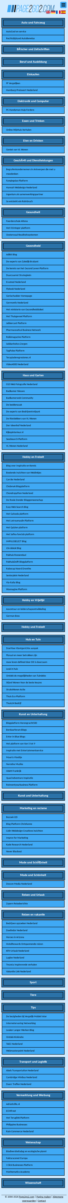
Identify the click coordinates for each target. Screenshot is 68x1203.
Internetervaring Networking (21, 1023)
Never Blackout (14, 851)
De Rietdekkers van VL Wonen (21, 418)
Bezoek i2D (12, 817)
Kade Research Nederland (19, 844)
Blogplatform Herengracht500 (21, 723)
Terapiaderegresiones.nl (18, 357)
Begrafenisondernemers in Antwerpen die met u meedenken (30, 171)
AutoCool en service (16, 31)
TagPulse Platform (15, 350)
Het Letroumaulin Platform (20, 520)
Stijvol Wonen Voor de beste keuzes (24, 682)
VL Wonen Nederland (17, 446)
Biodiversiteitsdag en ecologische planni (26, 1151)
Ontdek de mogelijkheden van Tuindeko (26, 676)
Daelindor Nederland (16, 930)
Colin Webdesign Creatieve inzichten (24, 831)
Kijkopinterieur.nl (14, 432)
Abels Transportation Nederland (22, 1070)
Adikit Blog (11, 254)
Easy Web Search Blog (17, 507)
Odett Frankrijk (13, 771)
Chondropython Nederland (19, 493)
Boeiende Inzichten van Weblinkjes (23, 472)
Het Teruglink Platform (17, 1118)
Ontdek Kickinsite (15, 1037)
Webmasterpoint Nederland (20, 1051)
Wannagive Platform (16, 589)
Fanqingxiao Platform (17, 181)
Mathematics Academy (18, 1172)
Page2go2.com (26, 1197)
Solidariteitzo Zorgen (16, 344)
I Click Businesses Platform (19, 1165)
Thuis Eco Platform (15, 696)
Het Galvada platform (17, 514)
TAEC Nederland (14, 1044)
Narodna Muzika (14, 764)
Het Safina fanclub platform (20, 534)
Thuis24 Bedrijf (13, 703)
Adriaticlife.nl (13, 1104)
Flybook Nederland (15, 289)
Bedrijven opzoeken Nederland (21, 923)
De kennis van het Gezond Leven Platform (27, 268)
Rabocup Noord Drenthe (18, 568)
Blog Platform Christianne (19, 824)
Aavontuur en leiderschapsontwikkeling (26, 609)
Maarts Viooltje (14, 757)
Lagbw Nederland (15, 957)
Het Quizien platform (17, 527)
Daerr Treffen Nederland (18, 1084)
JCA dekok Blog (13, 548)
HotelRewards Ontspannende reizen (24, 944)
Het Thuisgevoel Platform (19, 316)
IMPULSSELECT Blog (16, 541)
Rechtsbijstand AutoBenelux (20, 38)
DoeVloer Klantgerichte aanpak (22, 648)
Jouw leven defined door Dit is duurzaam (26, 662)
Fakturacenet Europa (17, 1158)
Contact (42, 1201)
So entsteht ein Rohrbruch (19, 201)
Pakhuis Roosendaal (16, 555)
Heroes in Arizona (15, 937)
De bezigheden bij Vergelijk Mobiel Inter (26, 1016)
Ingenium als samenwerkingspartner (24, 194)
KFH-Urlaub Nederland (17, 951)
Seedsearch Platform (16, 439)
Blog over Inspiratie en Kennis (21, 465)
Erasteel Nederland (16, 282)
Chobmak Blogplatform (18, 486)
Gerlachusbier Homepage (19, 296)
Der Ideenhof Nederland (18, 425)
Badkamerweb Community (19, 398)
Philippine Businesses (16, 1124)
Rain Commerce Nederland (20, 1131)
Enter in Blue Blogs (15, 736)
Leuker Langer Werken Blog (20, 1030)
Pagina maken (43, 1197)
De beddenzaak (14, 405)
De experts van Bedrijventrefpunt (23, 411)
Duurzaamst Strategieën (18, 275)
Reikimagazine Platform (18, 337)
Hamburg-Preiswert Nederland (22, 90)
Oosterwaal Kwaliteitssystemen (22, 235)
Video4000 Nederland (17, 364)
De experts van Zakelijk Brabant (22, 261)
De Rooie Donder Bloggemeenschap (24, 500)
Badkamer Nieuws (15, 391)
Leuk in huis (12, 669)
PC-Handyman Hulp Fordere (20, 110)
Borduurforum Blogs (16, 730)
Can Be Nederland (15, 479)
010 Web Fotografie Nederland (21, 384)
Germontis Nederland (17, 303)
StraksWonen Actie (15, 689)
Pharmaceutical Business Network (23, 330)
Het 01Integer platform (18, 228)
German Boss (13, 616)
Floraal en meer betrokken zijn (21, 655)
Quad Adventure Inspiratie (19, 778)
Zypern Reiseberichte (17, 903)
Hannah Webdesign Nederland (21, 187)
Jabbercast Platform (16, 323)
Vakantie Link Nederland (18, 971)
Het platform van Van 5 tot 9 (20, 743)
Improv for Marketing (17, 838)
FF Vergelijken (13, 83)
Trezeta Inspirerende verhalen (21, 964)
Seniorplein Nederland (17, 575)
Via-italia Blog (13, 582)
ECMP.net (11, 1111)
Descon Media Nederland (19, 884)
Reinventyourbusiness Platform (22, 785)
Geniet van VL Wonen (17, 149)
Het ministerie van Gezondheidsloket (25, 309)
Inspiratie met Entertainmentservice (24, 750)
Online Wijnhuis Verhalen (18, 130)
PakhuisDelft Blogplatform (19, 562)
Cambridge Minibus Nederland (21, 1077)
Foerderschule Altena (17, 221)
